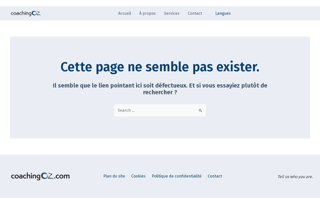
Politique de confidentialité (177, 176)
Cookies (138, 176)
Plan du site (114, 176)
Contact (215, 176)
